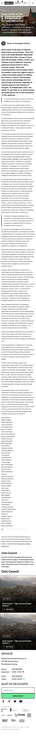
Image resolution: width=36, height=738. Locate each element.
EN (28, 3)
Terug (4, 10)
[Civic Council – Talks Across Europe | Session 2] (18, 642)
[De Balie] (9, 3)
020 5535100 (17, 669)
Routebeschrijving (9, 664)
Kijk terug (9, 609)
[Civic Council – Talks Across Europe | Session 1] (18, 605)
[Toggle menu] (2, 3)
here (7, 566)
